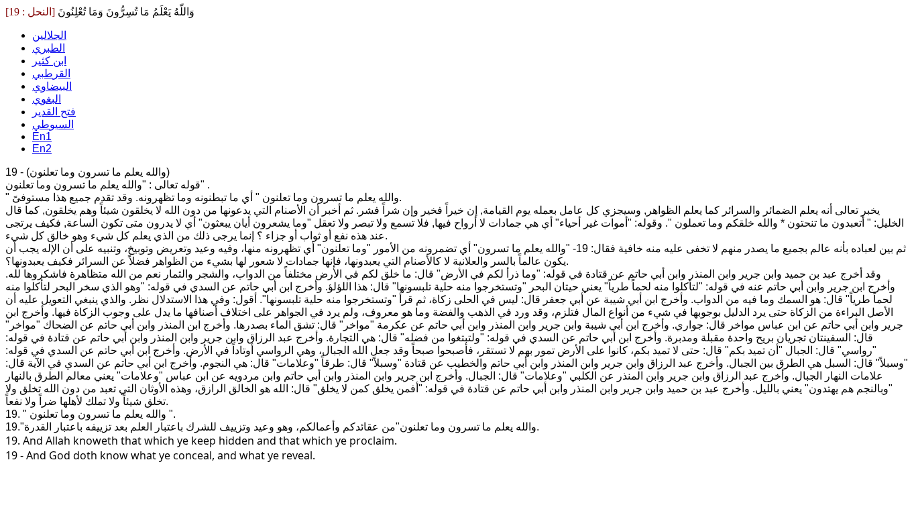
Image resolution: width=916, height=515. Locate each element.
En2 (42, 148)
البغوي (46, 99)
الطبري (48, 48)
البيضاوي (52, 86)
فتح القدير (54, 111)
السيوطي (53, 124)
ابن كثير (49, 60)
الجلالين (49, 35)
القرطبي (51, 73)
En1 (42, 136)
